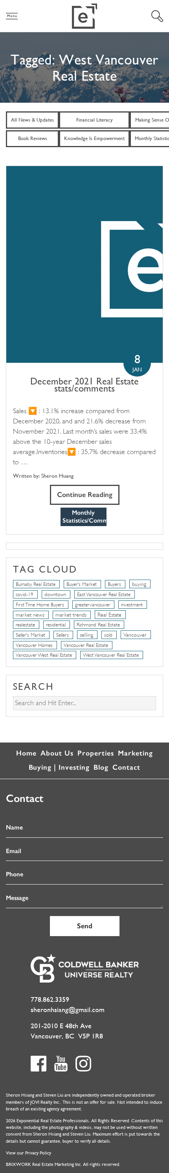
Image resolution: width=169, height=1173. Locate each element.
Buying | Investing (59, 767)
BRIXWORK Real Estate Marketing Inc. (44, 1164)
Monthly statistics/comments (84, 517)
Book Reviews (32, 138)
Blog (101, 767)
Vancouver (135, 635)
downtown (55, 594)
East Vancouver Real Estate (103, 594)
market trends (70, 615)
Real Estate (109, 614)
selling (86, 635)
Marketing (135, 753)
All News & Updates (32, 120)
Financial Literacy (94, 120)
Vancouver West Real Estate (44, 655)
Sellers (62, 635)
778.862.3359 (50, 999)
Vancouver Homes (34, 645)
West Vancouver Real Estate (111, 655)
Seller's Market (30, 635)
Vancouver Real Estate (86, 645)
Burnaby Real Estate (35, 584)
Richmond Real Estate (98, 625)
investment (132, 605)
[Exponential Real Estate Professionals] (84, 16)
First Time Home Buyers (40, 605)
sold (108, 635)
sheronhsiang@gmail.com (68, 1009)
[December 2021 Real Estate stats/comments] (84, 264)
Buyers (114, 584)
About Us (56, 753)
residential (56, 625)
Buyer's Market (81, 584)
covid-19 (24, 594)
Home (26, 753)
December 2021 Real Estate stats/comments (84, 384)
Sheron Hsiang (57, 476)
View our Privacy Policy (28, 1153)
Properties (95, 753)
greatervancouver (92, 605)
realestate (25, 625)
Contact (126, 767)
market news (30, 615)
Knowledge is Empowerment (94, 138)
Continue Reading (84, 494)
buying (139, 584)
